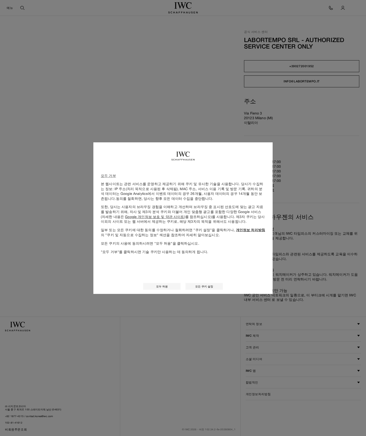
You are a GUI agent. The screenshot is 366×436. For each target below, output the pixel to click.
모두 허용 (162, 286)
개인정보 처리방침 (250, 230)
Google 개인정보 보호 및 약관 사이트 (154, 217)
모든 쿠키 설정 (204, 286)
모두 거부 (108, 175)
